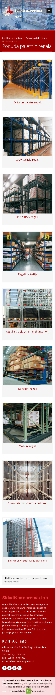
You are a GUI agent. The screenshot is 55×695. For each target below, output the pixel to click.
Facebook (4, 668)
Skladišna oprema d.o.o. (12, 38)
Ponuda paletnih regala (35, 38)
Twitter (9, 668)
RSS (19, 668)
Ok (28, 691)
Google (14, 668)
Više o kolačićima (38, 691)
